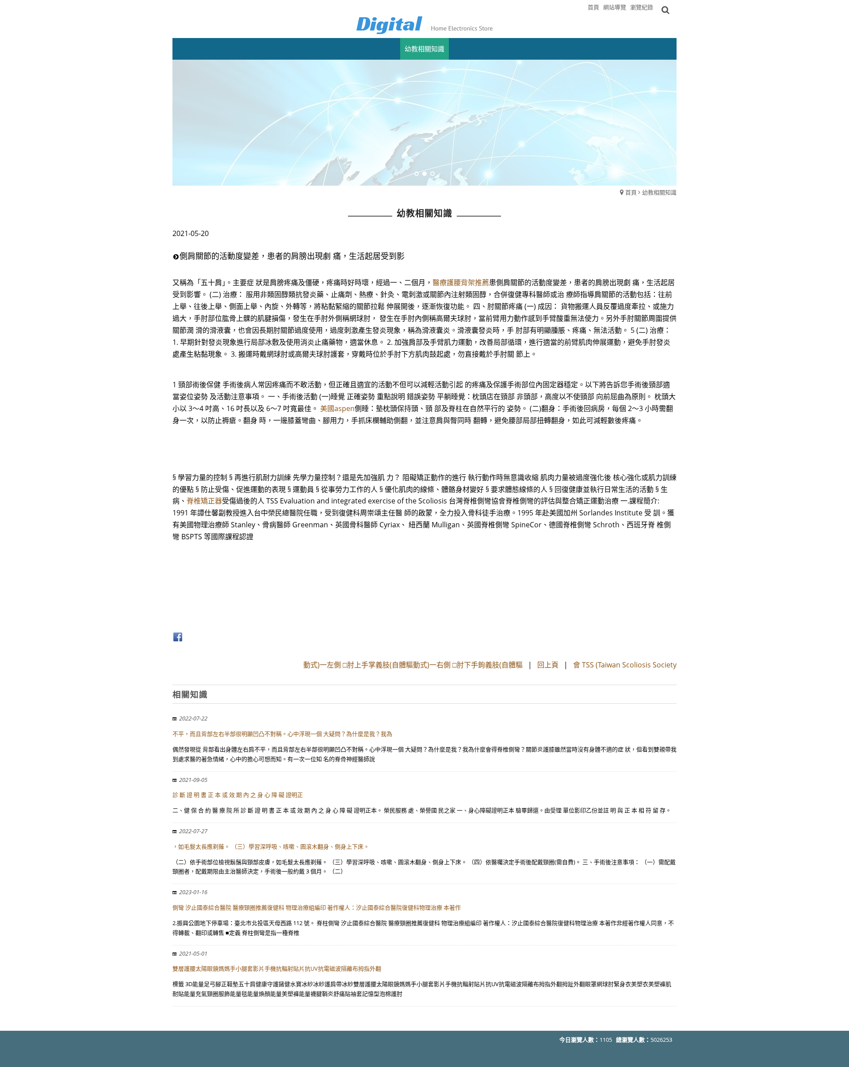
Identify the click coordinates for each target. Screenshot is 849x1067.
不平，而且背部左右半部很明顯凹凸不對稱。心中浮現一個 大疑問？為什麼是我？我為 (282, 734)
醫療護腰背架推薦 (460, 282)
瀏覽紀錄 (641, 7)
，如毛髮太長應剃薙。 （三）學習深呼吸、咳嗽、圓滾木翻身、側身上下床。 (270, 846)
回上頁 (547, 665)
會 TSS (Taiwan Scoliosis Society (625, 665)
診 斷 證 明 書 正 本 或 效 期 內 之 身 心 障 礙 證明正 (237, 795)
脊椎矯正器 (204, 501)
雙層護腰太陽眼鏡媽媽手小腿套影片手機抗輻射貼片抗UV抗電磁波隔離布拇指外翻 (276, 968)
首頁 (631, 192)
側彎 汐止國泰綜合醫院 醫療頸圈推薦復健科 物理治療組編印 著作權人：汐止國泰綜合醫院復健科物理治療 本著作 (316, 907)
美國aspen (337, 408)
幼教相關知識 (659, 192)
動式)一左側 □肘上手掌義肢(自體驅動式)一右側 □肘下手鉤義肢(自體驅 (413, 665)
